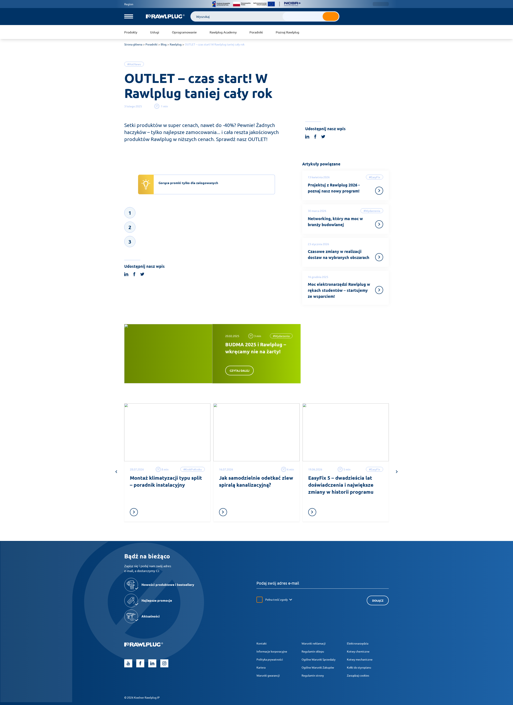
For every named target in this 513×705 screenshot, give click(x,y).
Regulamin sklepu (313, 651)
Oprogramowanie (184, 32)
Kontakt (261, 643)
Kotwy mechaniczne (360, 659)
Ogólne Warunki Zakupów (318, 667)
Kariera (261, 667)
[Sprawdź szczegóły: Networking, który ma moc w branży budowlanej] (379, 224)
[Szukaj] (331, 16)
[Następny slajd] (397, 471)
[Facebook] (140, 663)
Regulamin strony (313, 675)
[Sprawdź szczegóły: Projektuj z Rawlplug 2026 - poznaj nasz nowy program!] (379, 191)
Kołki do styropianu (359, 667)
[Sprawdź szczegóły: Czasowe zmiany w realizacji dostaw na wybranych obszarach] (379, 257)
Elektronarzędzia (357, 643)
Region (128, 4)
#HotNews (134, 64)
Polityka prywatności (269, 659)
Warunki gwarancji (268, 675)
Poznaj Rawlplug (287, 32)
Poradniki (256, 32)
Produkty (130, 32)
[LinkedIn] (152, 663)
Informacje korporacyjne (271, 651)
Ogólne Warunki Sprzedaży (318, 659)
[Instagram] (164, 663)
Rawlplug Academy (223, 32)
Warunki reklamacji (314, 643)
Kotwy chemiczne (358, 651)
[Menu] (128, 16)
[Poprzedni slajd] (116, 471)
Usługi (154, 32)
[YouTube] (128, 663)
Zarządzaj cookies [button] (358, 675)
